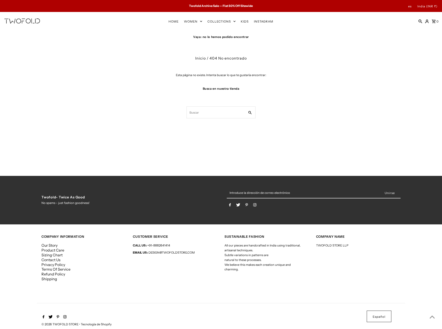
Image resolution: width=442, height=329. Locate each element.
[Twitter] (238, 205)
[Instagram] (254, 205)
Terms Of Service (55, 269)
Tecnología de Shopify (96, 324)
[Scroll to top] (432, 317)
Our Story (49, 245)
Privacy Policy (53, 264)
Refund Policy (53, 274)
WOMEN (191, 21)
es (410, 6)
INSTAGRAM (263, 21)
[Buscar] (420, 21)
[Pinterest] (246, 205)
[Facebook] (230, 205)
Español (379, 316)
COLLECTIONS (219, 21)
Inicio (200, 58)
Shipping (49, 279)
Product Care (52, 250)
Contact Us (51, 259)
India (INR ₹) (427, 6)
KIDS (245, 21)
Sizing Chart (52, 255)
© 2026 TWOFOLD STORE (60, 324)
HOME (174, 21)
